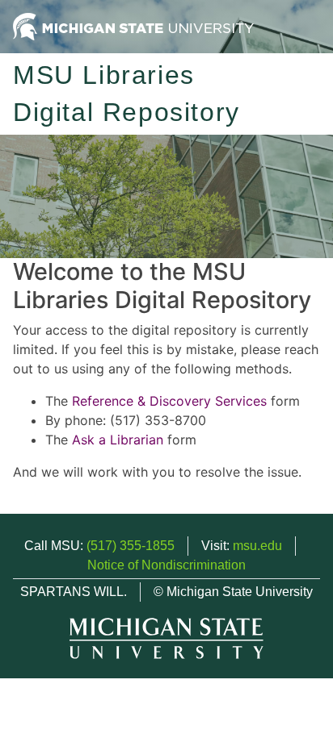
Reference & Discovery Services (169, 401)
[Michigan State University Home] (133, 25)
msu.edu (257, 545)
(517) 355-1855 (130, 545)
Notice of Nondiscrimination (166, 565)
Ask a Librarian (117, 440)
